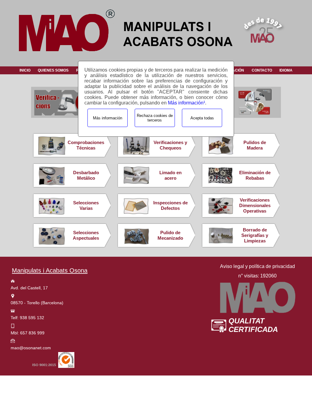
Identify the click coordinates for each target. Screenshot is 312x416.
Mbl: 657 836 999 (27, 332)
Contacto (262, 70)
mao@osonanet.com (31, 347)
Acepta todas (202, 118)
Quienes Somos (53, 70)
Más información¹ (186, 102)
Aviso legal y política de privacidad (257, 266)
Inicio (25, 70)
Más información (107, 118)
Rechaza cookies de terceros (155, 117)
